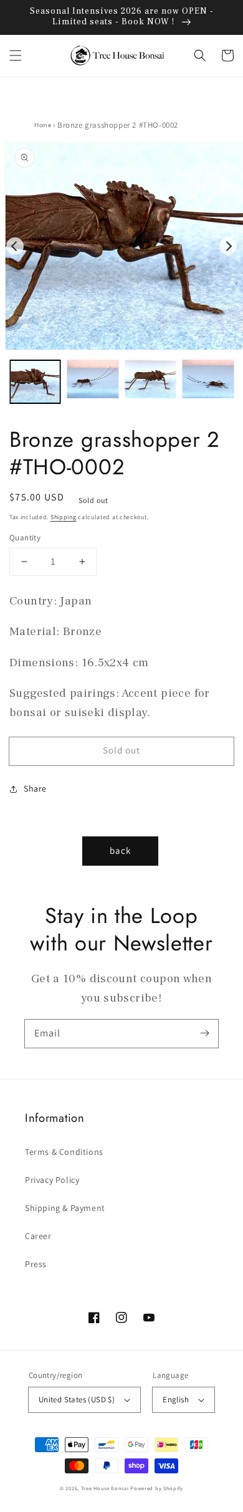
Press (36, 1264)
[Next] (228, 246)
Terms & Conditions (64, 1151)
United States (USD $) (77, 1399)
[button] (15, 55)
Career (38, 1236)
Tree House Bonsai (105, 1488)
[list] (121, 246)
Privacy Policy (52, 1179)
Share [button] (35, 788)
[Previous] (15, 246)
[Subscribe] (204, 1033)
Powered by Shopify (156, 1488)
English (176, 1399)
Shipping (63, 517)
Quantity (24, 537)
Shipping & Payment (65, 1207)
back (120, 850)
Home (42, 125)
